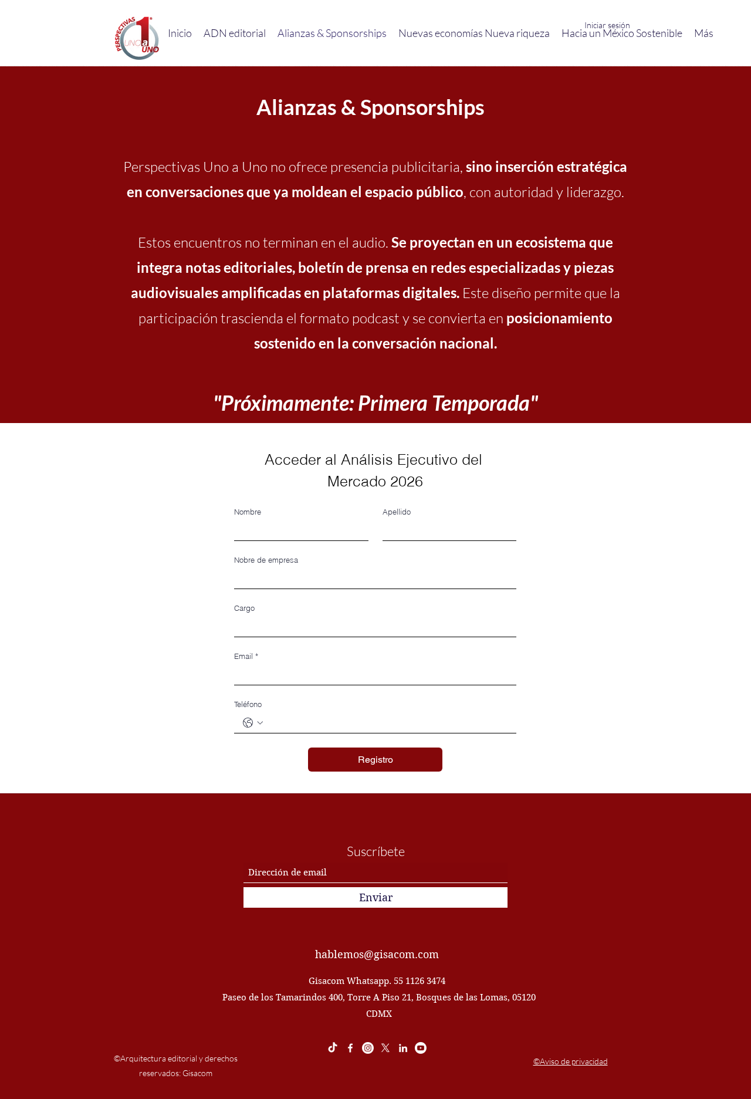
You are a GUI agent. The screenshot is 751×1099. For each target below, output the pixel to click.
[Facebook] (350, 1048)
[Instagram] (368, 1048)
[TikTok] (333, 1048)
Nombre (247, 511)
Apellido (397, 511)
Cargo (244, 608)
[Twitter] (385, 1048)
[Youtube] (421, 1048)
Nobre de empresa (266, 559)
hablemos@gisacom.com (377, 954)
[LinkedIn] (403, 1048)
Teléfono (248, 704)
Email (246, 656)
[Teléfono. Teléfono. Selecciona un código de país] (253, 723)
